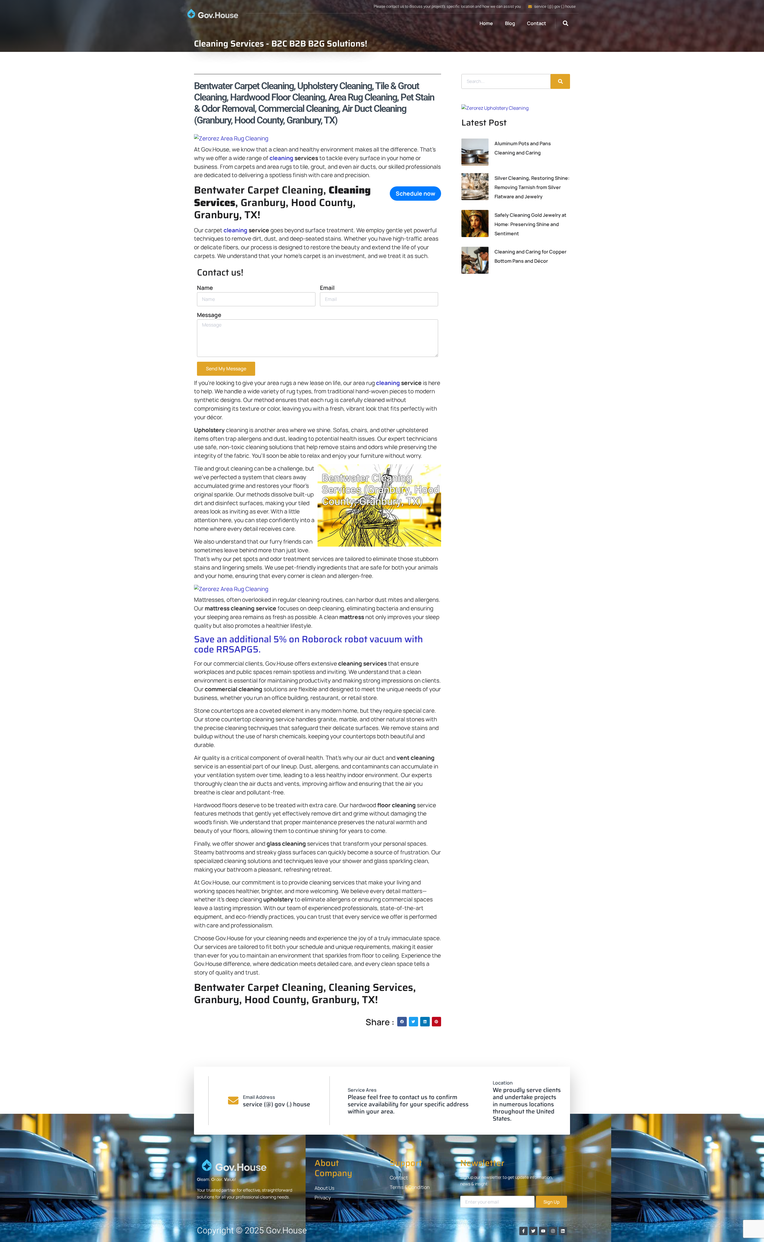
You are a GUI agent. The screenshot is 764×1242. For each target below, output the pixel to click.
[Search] (560, 81)
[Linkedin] (563, 1231)
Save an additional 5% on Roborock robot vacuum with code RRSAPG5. (308, 644)
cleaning (281, 158)
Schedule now (415, 193)
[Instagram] (553, 1231)
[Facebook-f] (523, 1231)
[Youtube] (543, 1231)
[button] (565, 23)
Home (486, 23)
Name (205, 288)
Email (327, 288)
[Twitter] (533, 1231)
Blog (510, 23)
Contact (536, 23)
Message (209, 315)
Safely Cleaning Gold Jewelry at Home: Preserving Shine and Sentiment (530, 224)
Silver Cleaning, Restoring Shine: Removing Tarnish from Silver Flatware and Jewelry (532, 187)
